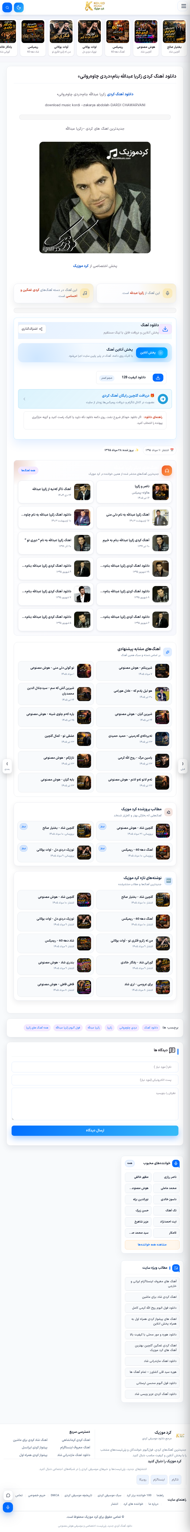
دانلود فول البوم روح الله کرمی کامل (154, 1308)
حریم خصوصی (36, 1495)
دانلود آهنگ (151, 1028)
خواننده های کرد (133, 1504)
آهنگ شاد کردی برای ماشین (30, 1440)
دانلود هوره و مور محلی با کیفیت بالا (153, 1334)
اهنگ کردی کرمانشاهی (76, 1440)
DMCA (55, 1495)
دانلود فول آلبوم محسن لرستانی (156, 1383)
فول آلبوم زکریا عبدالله (68, 1028)
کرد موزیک (81, 266)
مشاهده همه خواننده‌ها (152, 1244)
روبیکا (142, 1480)
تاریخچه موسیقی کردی (78, 1495)
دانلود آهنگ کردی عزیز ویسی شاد (156, 1394)
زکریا (109, 1028)
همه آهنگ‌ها (28, 470)
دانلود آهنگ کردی (120, 94)
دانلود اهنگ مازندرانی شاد (160, 1361)
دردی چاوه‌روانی (128, 1028)
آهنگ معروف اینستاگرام (75, 1447)
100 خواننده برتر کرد (139, 1495)
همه (129, 1163)
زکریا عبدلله (137, 293)
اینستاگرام (159, 1480)
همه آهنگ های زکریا (37, 1028)
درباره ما (153, 1504)
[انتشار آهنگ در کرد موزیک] (8, 1507)
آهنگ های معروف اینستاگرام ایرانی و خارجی (154, 1283)
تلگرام (175, 1480)
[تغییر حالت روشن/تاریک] (19, 7)
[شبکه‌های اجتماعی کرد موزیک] (8, 1495)
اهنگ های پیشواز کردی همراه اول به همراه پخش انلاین (154, 1321)
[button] (182, 6)
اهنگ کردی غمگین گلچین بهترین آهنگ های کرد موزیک (156, 1348)
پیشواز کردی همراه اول (33, 1455)
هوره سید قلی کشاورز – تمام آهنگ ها (153, 1372)
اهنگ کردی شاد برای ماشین (159, 1297)
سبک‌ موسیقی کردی (109, 1495)
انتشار (114, 1504)
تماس (19, 1495)
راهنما (160, 1495)
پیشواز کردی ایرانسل (35, 1447)
